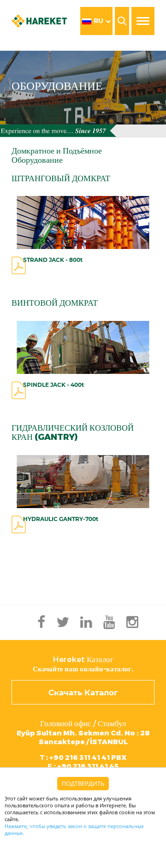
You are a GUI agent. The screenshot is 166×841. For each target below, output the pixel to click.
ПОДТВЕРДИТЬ (83, 783)
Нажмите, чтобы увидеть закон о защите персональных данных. (74, 829)
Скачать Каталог (83, 692)
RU (98, 21)
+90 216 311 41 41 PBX (83, 757)
